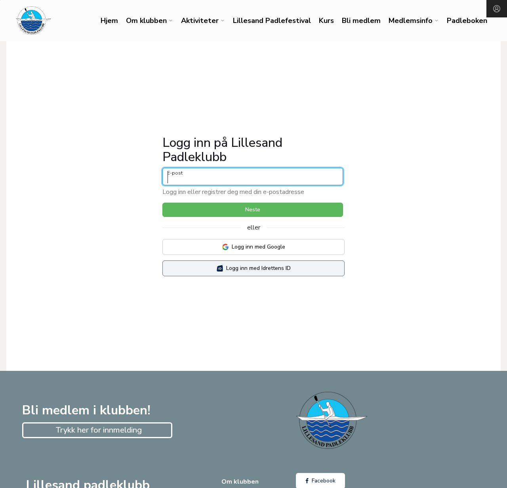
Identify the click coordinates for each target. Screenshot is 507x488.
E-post (175, 173)
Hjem (109, 20)
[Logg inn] (497, 9)
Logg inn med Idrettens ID (258, 268)
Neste (252, 209)
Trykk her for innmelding (98, 430)
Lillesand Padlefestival (272, 20)
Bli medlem (361, 20)
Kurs (326, 20)
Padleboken (467, 20)
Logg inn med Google (258, 247)
